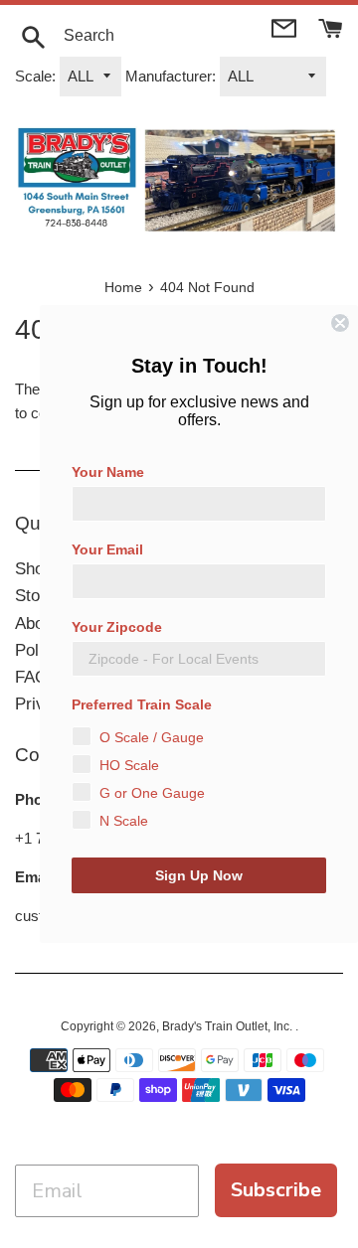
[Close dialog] (340, 323)
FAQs (36, 677)
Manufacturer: (170, 76)
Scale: (35, 76)
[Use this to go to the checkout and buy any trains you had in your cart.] (330, 26)
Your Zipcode (117, 627)
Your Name (108, 472)
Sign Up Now (199, 875)
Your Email (107, 549)
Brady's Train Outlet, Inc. (228, 1026)
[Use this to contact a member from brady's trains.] (285, 26)
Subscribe (276, 1189)
